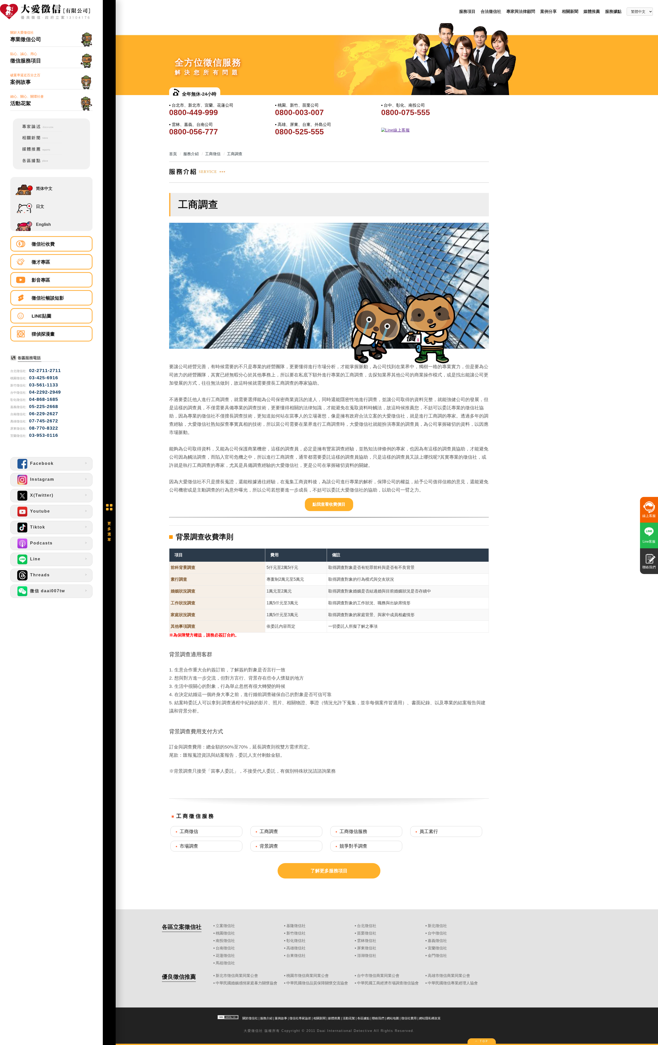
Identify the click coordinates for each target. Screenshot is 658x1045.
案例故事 (281, 1018)
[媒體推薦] (37, 153)
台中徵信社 (437, 933)
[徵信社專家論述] (37, 130)
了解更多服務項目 (329, 870)
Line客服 (649, 541)
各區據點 (363, 1018)
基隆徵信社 (296, 926)
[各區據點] (37, 163)
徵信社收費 (43, 244)
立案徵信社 (225, 926)
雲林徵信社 (366, 941)
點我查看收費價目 (329, 504)
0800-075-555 (405, 112)
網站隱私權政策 (430, 1018)
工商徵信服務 (353, 831)
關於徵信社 (250, 1018)
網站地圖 (393, 1018)
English (43, 224)
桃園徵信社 (225, 933)
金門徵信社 (437, 956)
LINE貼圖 (41, 316)
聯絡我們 (378, 1018)
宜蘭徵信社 (437, 948)
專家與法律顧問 (520, 11)
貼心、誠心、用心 (25, 57)
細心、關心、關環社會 (27, 100)
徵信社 (257, 1031)
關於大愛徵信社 (25, 36)
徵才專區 (41, 262)
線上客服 (649, 516)
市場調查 (189, 846)
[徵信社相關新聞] (37, 142)
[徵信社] (51, 12)
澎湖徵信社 (366, 956)
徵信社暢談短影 (48, 298)
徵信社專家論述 (300, 1018)
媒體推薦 (591, 11)
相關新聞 (570, 11)
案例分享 (548, 11)
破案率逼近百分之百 (25, 79)
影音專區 (41, 280)
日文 (40, 206)
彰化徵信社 (296, 941)
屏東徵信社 (366, 948)
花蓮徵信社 (225, 956)
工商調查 (269, 831)
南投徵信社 (225, 941)
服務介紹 (266, 1018)
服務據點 (613, 11)
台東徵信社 (296, 956)
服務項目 (467, 11)
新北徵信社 (437, 926)
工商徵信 (189, 831)
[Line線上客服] (433, 130)
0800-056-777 (193, 131)
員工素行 (428, 831)
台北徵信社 (366, 926)
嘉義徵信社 (437, 941)
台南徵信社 (225, 948)
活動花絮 (349, 1018)
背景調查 (269, 846)
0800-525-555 (299, 131)
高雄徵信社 (296, 948)
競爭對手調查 (353, 846)
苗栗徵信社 (366, 933)
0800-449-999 (193, 112)
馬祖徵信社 (225, 963)
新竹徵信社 (296, 933)
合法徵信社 (491, 11)
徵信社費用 (409, 1018)
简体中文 (44, 188)
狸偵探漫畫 (43, 334)
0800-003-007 (299, 112)
